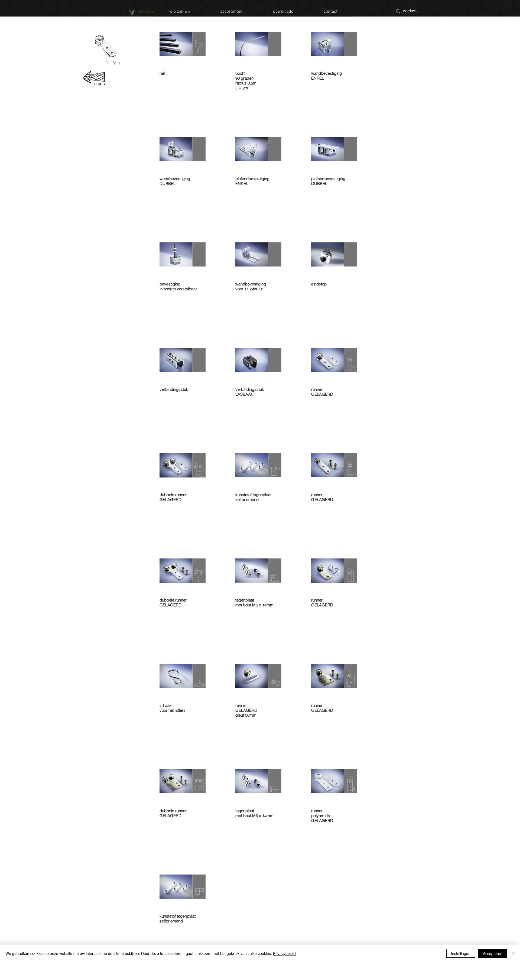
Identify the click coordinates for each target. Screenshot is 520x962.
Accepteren (492, 953)
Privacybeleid (284, 953)
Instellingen (460, 953)
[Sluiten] (513, 953)
